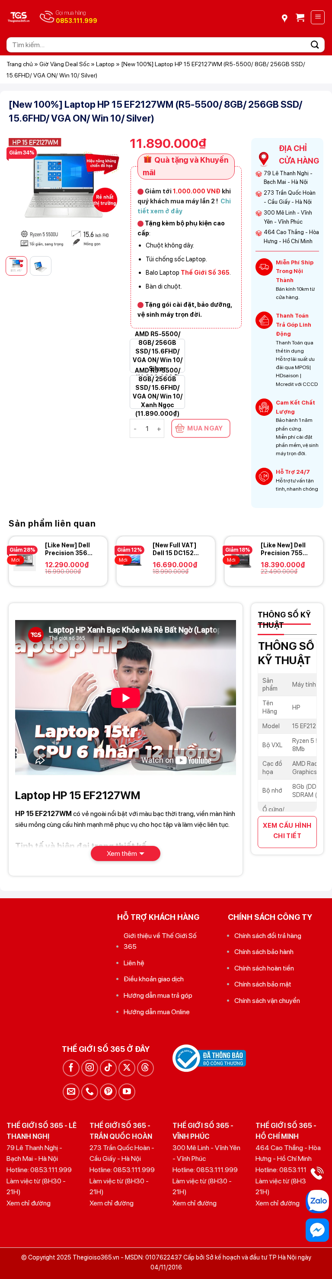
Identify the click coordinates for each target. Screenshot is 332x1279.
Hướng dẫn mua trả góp (158, 995)
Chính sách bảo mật (262, 984)
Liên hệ (134, 963)
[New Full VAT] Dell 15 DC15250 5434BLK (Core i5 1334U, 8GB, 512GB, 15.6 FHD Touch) (177, 549)
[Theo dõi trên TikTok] (108, 1068)
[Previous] (21, 194)
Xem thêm (122, 853)
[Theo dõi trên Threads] (145, 1068)
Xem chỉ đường (28, 1203)
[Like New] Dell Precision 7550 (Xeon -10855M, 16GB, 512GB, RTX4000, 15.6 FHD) (285, 549)
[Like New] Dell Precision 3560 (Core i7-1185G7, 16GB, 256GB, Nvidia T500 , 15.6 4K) (68, 549)
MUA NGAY (205, 428)
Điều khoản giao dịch (154, 979)
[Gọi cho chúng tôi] (89, 1091)
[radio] (157, 356)
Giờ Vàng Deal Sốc (64, 64)
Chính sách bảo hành (264, 952)
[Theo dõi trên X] (126, 1068)
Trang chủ (19, 64)
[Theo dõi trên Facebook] (71, 1068)
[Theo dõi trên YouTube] (126, 1091)
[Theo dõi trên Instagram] (89, 1068)
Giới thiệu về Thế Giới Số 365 (160, 941)
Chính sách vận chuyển (267, 1000)
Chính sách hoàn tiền (264, 968)
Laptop (105, 64)
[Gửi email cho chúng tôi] (71, 1091)
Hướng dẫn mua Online (157, 1012)
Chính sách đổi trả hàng (267, 936)
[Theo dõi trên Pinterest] (108, 1091)
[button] (300, 17)
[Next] (108, 194)
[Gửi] (315, 44)
